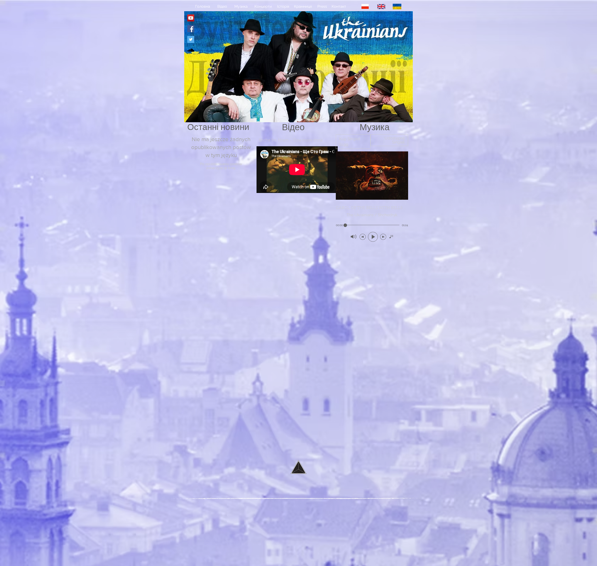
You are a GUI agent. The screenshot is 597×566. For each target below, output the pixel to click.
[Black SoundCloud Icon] (190, 50)
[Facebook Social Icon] (190, 28)
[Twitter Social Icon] (190, 39)
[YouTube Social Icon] (190, 17)
